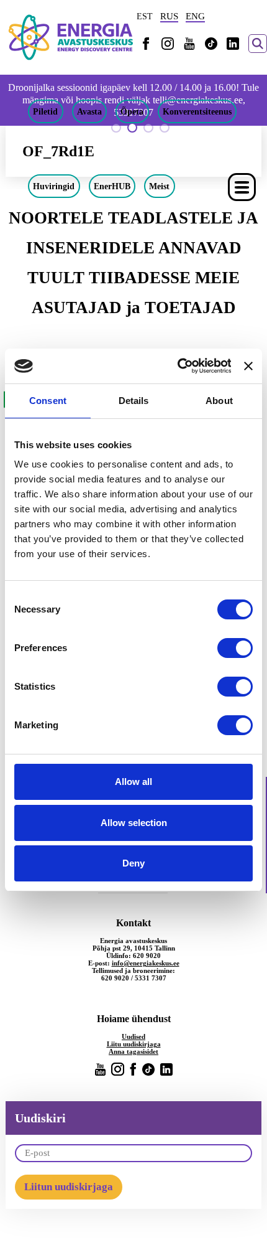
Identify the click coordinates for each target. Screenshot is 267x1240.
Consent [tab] (47, 400)
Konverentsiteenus (197, 111)
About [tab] (219, 400)
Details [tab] (134, 400)
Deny (133, 863)
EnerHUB (112, 186)
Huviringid (54, 186)
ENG (195, 16)
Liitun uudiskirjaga (68, 1187)
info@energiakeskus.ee (145, 963)
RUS (169, 16)
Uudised (133, 1036)
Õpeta (131, 111)
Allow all (133, 781)
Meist (159, 186)
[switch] (235, 648)
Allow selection (134, 822)
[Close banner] (248, 366)
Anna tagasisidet (133, 1051)
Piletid (45, 111)
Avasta (89, 111)
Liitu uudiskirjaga (134, 1044)
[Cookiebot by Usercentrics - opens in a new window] (176, 366)
